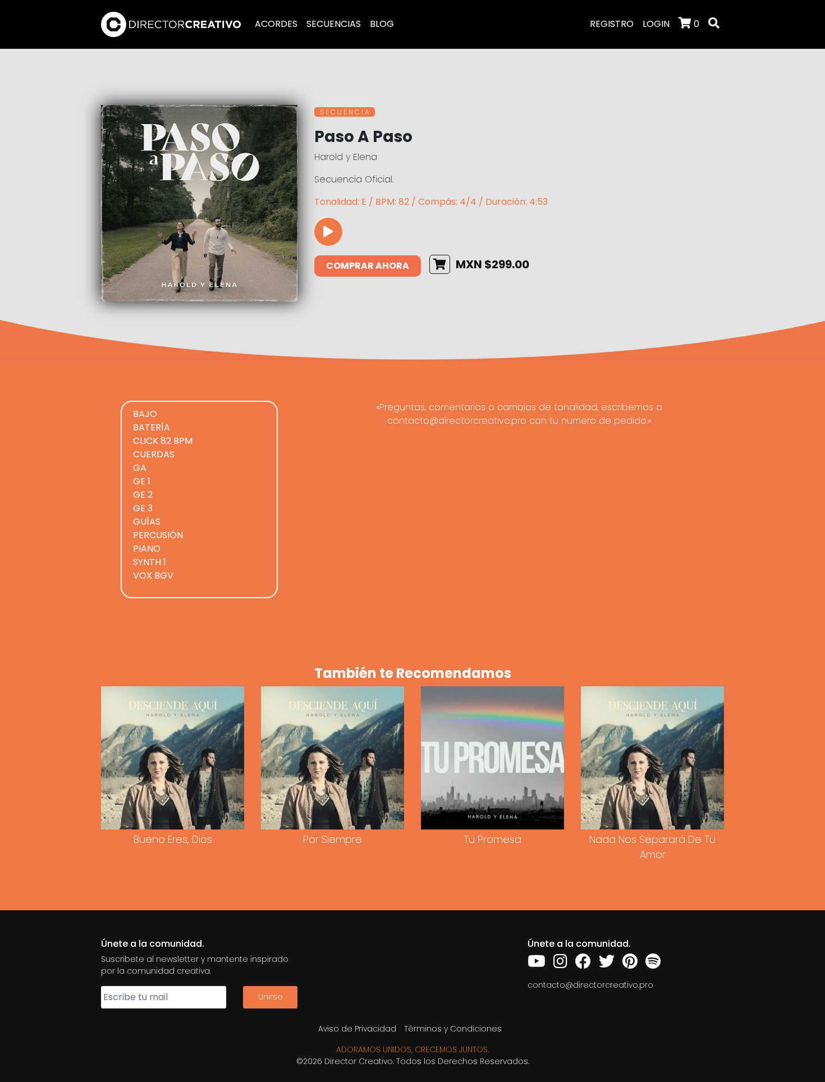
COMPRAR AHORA (367, 265)
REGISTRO (612, 23)
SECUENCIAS (333, 23)
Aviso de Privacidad (357, 1028)
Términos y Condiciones (453, 1028)
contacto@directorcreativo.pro (590, 985)
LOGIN (656, 23)
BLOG (382, 23)
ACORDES (276, 23)
